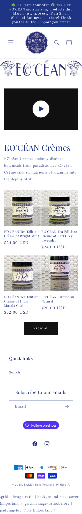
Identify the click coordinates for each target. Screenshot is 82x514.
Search (14, 372)
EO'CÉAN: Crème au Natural (57, 299)
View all (41, 328)
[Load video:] (41, 109)
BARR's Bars (32, 484)
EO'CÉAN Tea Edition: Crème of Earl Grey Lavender (59, 235)
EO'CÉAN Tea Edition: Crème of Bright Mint (22, 233)
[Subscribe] (67, 406)
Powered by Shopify (56, 484)
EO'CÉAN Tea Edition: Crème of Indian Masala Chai (22, 301)
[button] (11, 43)
